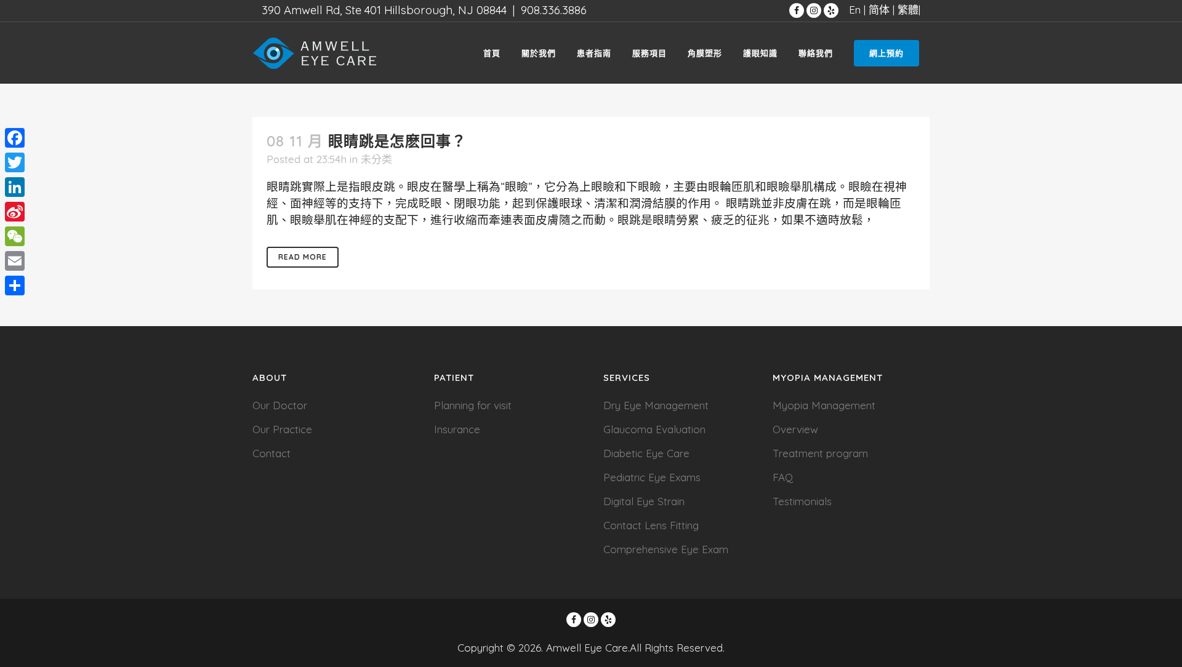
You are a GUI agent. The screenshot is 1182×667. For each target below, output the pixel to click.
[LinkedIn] (14, 187)
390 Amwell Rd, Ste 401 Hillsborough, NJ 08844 (384, 9)
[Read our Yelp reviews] (831, 10)
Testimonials (802, 501)
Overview (795, 429)
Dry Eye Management (656, 405)
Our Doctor (279, 405)
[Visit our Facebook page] (796, 10)
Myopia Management (824, 405)
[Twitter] (14, 162)
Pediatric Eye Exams (652, 477)
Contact (271, 453)
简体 (879, 9)
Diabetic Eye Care (646, 453)
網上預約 (886, 53)
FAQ (783, 477)
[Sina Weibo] (14, 211)
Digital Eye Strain (644, 501)
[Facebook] (14, 138)
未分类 (376, 159)
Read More (302, 257)
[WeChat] (14, 236)
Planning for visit (473, 405)
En (855, 9)
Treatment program (820, 453)
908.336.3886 (554, 9)
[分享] (14, 285)
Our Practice (282, 429)
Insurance (457, 429)
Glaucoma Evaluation (654, 429)
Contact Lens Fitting (651, 525)
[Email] (14, 261)
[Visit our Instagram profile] (813, 10)
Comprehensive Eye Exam (665, 549)
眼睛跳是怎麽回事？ (397, 141)
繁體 (908, 9)
